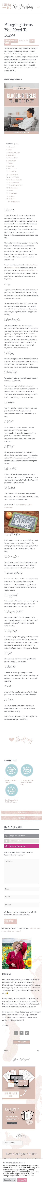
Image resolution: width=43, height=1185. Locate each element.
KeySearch (24, 270)
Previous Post (22, 812)
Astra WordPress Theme (21, 1180)
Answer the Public (12, 268)
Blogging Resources (11, 41)
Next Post (22, 818)
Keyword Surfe (32, 265)
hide (16, 144)
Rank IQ (34, 270)
